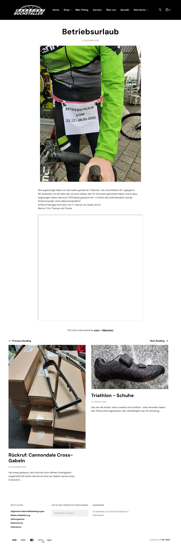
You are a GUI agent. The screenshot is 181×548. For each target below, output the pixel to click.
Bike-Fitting (82, 9)
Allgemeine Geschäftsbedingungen (27, 511)
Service (97, 9)
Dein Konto (140, 9)
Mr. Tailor (166, 540)
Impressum (16, 527)
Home (56, 9)
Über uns (111, 9)
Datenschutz (17, 523)
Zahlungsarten (18, 519)
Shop (66, 9)
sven (96, 330)
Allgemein (107, 330)
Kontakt (125, 9)
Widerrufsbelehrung (20, 515)
